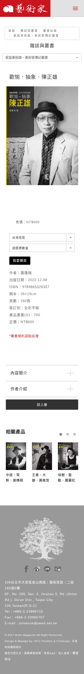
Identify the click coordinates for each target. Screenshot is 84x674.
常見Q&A (50, 653)
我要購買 (20, 260)
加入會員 (64, 653)
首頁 (11, 30)
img (26, 567)
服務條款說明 (32, 653)
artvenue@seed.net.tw (38, 623)
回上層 (42, 404)
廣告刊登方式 (13, 653)
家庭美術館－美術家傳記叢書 (36, 35)
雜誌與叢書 (29, 30)
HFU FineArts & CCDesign (52, 641)
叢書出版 (50, 30)
